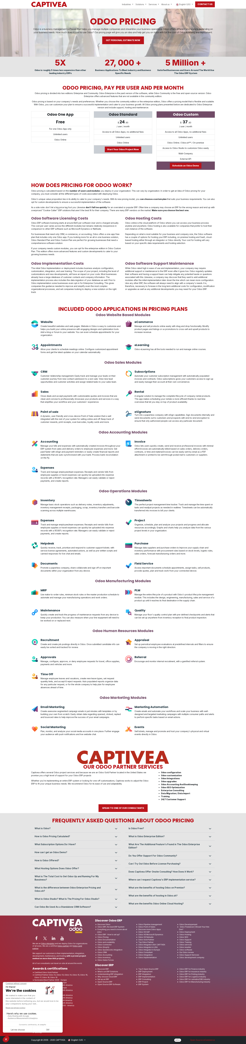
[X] (45, 938)
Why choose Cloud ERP (107, 977)
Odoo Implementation (147, 957)
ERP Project (143, 982)
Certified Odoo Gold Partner (46, 972)
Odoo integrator (48, 943)
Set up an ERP (103, 979)
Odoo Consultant (145, 952)
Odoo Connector (105, 945)
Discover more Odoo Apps (149, 929)
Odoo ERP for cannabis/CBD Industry (194, 979)
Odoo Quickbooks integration (110, 950)
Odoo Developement (188, 924)
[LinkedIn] (54, 938)
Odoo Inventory (104, 957)
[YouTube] (62, 938)
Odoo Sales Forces (106, 960)
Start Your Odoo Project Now (123, 149)
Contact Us (205, 4)
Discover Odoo (104, 924)
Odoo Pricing (103, 937)
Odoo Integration (145, 955)
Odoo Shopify (103, 947)
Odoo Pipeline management (150, 924)
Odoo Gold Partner (146, 940)
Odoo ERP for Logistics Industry (192, 977)
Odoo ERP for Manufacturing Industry (194, 982)
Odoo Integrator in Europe (149, 950)
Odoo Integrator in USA (148, 947)
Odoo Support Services (189, 955)
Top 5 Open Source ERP (148, 969)
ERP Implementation (146, 977)
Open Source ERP (105, 982)
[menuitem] (127, 4)
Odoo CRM (102, 952)
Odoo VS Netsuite (145, 937)
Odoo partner (63, 946)
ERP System (143, 984)
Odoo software (185, 950)
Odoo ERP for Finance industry (192, 969)
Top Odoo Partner (145, 942)
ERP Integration (144, 974)
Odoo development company (191, 957)
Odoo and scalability (106, 942)
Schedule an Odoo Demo (185, 165)
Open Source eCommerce (202, 1040)
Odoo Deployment (187, 932)
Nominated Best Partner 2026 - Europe (50, 980)
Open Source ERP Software (109, 984)
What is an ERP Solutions (108, 971)
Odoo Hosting (185, 934)
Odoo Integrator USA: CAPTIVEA (151, 945)
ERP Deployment (145, 971)
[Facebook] (36, 938)
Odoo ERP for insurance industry (192, 971)
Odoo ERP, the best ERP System (111, 927)
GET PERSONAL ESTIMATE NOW (123, 40)
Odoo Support (185, 940)
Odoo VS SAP (144, 932)
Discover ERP (103, 969)
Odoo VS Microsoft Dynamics (150, 934)
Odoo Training (185, 942)
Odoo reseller (185, 947)
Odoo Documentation (107, 940)
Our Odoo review (186, 952)
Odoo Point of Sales (146, 927)
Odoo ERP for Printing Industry (192, 974)
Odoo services (185, 945)
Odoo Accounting (105, 955)
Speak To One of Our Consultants (123, 808)
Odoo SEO (183, 937)
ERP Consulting (144, 979)
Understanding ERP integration (110, 974)
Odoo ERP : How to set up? (109, 934)
